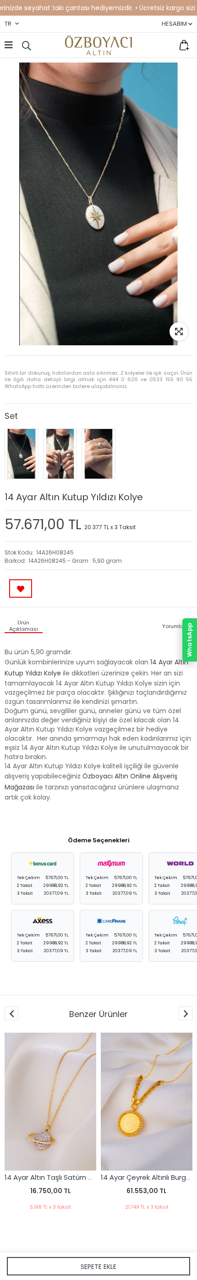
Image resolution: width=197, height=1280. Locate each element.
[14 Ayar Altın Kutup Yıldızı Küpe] (60, 454)
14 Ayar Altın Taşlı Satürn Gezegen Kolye (72, 1177)
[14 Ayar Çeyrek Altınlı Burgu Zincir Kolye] (146, 1102)
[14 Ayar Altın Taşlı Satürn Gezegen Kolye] (50, 1102)
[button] (185, 1013)
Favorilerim (165, 45)
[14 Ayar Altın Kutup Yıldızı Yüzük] (98, 454)
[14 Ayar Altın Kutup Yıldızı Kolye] (21, 454)
